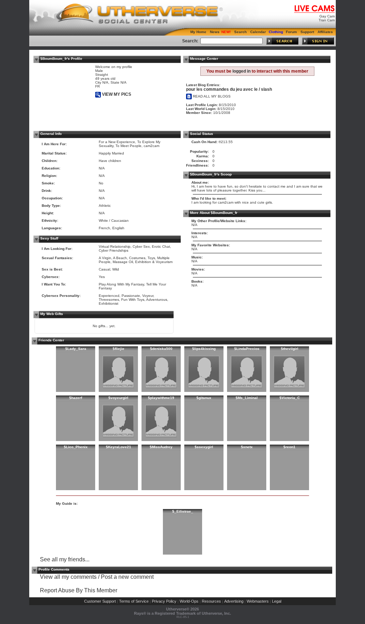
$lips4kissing (204, 349)
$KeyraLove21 (118, 447)
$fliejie (118, 349)
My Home (198, 32)
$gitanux (203, 398)
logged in (241, 71)
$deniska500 (161, 349)
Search (240, 32)
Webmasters (258, 601)
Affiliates (325, 32)
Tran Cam (327, 20)
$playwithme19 (161, 398)
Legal (276, 601)
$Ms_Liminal (247, 398)
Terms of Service (134, 601)
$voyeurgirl (118, 398)
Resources (211, 601)
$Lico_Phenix (76, 447)
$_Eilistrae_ (182, 511)
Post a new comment (127, 577)
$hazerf (75, 398)
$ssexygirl (204, 447)
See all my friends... (64, 559)
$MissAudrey (161, 447)
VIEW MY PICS (116, 94)
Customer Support (100, 601)
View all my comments (68, 577)
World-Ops (189, 601)
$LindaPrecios (246, 349)
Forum (291, 32)
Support (307, 32)
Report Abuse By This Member (78, 590)
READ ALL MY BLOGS (211, 96)
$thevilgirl (289, 349)
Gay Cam (327, 16)
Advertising (233, 601)
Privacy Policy (164, 601)
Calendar (258, 32)
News (215, 32)
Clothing (276, 32)
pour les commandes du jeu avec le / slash (229, 89)
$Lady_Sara (75, 349)
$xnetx (247, 447)
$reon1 (289, 447)
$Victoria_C (289, 398)
